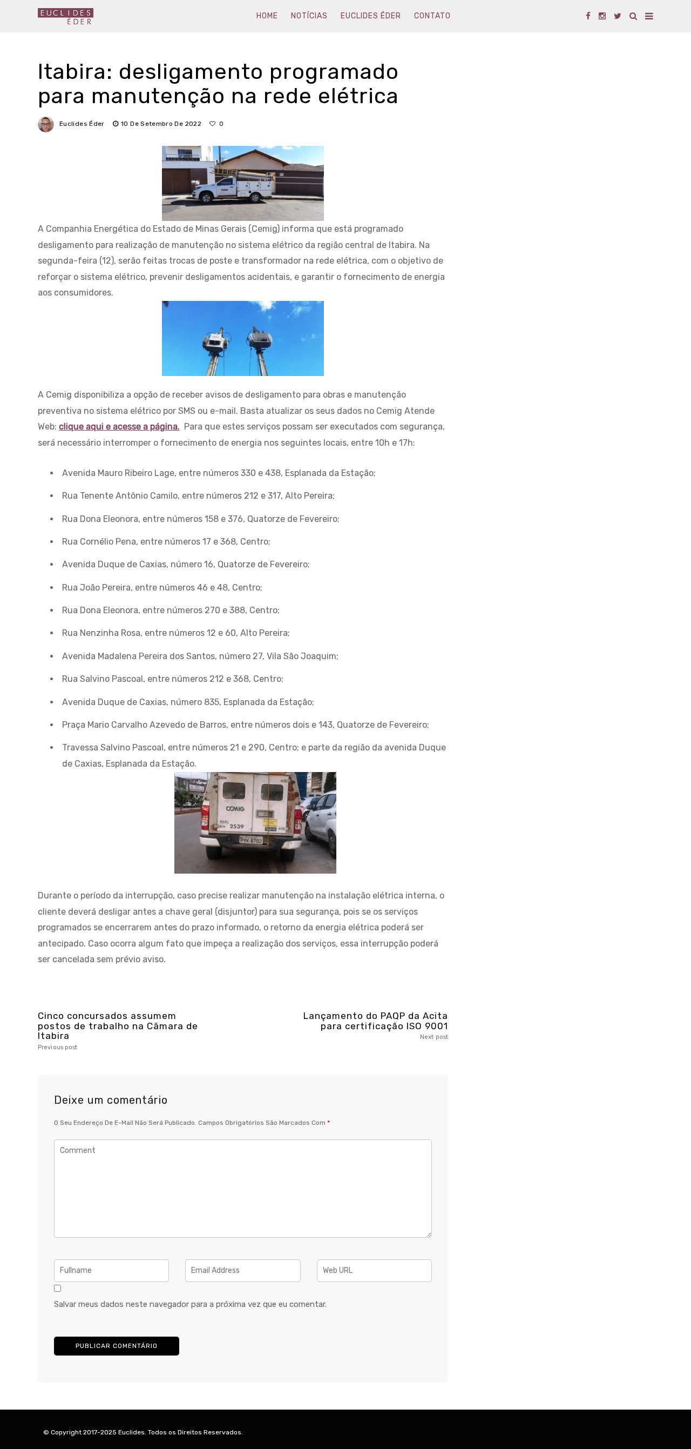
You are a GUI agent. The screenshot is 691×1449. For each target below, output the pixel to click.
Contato (432, 16)
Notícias (309, 16)
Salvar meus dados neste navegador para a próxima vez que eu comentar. (190, 1304)
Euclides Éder (371, 16)
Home (267, 16)
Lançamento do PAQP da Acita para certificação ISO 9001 (375, 1026)
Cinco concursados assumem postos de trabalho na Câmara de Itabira (118, 1031)
